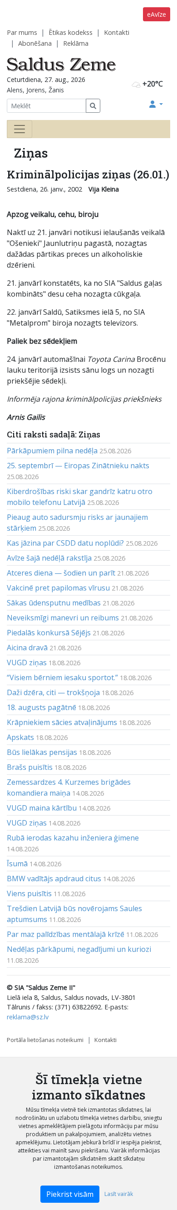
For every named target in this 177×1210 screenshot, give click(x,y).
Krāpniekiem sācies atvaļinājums (62, 722)
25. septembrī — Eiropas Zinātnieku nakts (78, 466)
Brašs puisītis (30, 767)
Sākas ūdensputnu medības (54, 603)
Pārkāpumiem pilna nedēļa (52, 451)
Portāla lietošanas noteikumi (45, 1040)
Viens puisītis (29, 893)
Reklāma (75, 43)
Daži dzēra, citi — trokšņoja (53, 692)
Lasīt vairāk (118, 1194)
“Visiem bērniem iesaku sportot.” (62, 677)
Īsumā (17, 864)
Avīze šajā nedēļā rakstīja (49, 558)
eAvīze (156, 14)
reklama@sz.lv (28, 1017)
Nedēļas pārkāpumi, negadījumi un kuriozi (79, 949)
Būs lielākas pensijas (42, 752)
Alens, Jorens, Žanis (35, 90)
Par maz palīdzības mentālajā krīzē (65, 934)
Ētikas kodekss (71, 32)
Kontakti (116, 32)
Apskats (20, 737)
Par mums (22, 32)
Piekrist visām (69, 1194)
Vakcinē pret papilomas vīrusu (58, 588)
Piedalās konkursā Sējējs (49, 633)
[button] (156, 104)
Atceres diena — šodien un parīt (61, 573)
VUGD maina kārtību (42, 808)
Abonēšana (35, 43)
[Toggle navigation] (19, 129)
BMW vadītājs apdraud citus (54, 878)
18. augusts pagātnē (41, 707)
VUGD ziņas (27, 662)
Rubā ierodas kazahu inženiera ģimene (73, 838)
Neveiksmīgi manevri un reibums (63, 618)
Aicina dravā (27, 648)
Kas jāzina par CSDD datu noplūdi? (65, 543)
